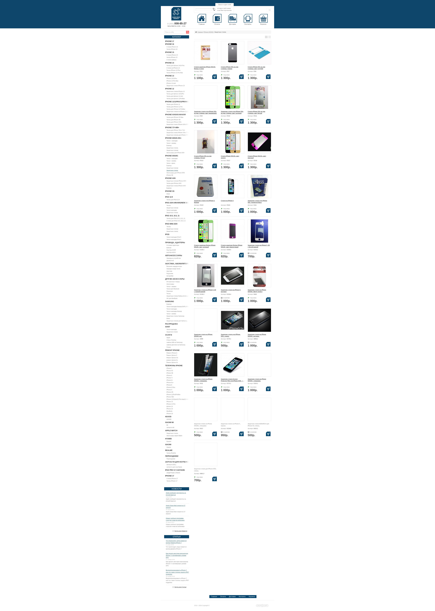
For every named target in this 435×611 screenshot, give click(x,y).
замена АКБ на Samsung (174, 342)
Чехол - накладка (172, 141)
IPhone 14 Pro (171, 404)
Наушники (170, 273)
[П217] (232, 142)
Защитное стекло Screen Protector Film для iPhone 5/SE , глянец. (232, 380)
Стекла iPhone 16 (172, 47)
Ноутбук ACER (171, 250)
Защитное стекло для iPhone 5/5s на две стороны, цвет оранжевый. (205, 112)
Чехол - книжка (171, 143)
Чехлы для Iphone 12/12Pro (175, 94)
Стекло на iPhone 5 (227, 201)
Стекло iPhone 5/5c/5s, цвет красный (257, 157)
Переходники (171, 459)
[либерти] (232, 320)
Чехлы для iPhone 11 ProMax (176, 109)
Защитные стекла (172, 148)
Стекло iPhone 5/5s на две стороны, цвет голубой (256, 68)
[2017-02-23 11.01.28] (205, 275)
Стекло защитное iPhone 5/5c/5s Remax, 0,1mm (204, 68)
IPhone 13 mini (171, 83)
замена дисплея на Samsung (176, 345)
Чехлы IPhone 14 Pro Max (175, 73)
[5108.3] (205, 231)
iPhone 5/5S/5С (209, 32)
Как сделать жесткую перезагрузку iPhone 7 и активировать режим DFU (177, 555)
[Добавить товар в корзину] (214, 76)
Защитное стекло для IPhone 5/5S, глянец (230, 335)
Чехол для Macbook (173, 289)
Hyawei (169, 441)
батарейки (170, 276)
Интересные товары (173, 282)
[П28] (259, 52)
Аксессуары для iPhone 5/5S (176, 173)
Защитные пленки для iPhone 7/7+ (178, 135)
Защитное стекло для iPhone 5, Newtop (204, 201)
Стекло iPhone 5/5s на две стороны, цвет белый (256, 112)
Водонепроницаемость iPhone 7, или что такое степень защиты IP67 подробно (177, 572)
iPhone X (169, 390)
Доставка (232, 596)
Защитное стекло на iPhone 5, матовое (231, 291)
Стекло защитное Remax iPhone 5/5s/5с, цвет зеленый (204, 246)
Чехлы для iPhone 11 (173, 104)
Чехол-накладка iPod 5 (174, 237)
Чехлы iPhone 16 (172, 49)
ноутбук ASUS (171, 252)
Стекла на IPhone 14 (173, 68)
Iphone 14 (170, 406)
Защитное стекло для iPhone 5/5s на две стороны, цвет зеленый (232, 112)
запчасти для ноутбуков (174, 467)
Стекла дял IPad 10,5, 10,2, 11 (176, 221)
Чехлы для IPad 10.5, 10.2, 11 (176, 218)
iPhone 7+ (170, 378)
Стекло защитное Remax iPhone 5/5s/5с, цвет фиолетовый (231, 246)
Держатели (170, 260)
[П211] (259, 97)
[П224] (232, 186)
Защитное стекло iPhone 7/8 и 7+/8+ (178, 132)
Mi (167, 425)
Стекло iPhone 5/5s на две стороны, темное (229, 68)
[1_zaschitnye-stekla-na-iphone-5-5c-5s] (205, 364)
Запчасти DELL (171, 464)
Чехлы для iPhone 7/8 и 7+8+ (176, 130)
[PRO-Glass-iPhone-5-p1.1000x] (232, 364)
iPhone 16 (170, 413)
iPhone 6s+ (170, 382)
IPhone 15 (170, 409)
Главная (200, 32)
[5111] (259, 186)
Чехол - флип (171, 163)
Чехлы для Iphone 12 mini (175, 96)
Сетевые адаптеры (173, 245)
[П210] (232, 97)
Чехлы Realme (171, 453)
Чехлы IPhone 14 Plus (173, 70)
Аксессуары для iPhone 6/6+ (176, 153)
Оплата (223, 596)
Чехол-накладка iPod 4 (174, 239)
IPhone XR (170, 392)
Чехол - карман (171, 286)
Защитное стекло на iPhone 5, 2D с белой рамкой (259, 246)
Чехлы (169, 205)
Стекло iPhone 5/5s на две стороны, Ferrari (202, 157)
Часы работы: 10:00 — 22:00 (176, 26)
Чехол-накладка (172, 210)
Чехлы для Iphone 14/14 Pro (175, 65)
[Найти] (187, 32)
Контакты (242, 596)
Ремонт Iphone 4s (172, 362)
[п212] (205, 142)
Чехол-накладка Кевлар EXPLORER (178, 306)
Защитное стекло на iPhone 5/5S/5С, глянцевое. (203, 380)
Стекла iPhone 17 (172, 478)
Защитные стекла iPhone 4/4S (176, 186)
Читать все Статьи (180, 587)
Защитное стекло (172, 332)
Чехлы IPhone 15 (172, 57)
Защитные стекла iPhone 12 (176, 91)
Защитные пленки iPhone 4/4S (176, 181)
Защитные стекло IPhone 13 (176, 85)
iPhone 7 (169, 368)
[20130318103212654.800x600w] (232, 275)
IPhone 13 (170, 401)
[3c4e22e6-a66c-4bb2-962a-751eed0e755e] (259, 275)
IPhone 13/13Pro (172, 78)
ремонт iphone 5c (172, 360)
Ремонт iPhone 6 (172, 353)
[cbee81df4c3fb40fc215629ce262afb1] (259, 320)
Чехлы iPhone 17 (172, 481)
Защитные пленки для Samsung (177, 321)
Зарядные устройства (174, 258)
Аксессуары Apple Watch (174, 435)
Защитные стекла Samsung (175, 316)
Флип (168, 194)
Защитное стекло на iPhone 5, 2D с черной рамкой (205, 291)
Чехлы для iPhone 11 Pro (174, 107)
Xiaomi (169, 447)
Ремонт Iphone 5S (172, 358)
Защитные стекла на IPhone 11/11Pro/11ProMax (182, 111)
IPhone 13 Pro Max (172, 81)
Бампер (169, 145)
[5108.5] (232, 231)
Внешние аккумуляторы (174, 266)
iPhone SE (170, 175)
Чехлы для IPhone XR (173, 119)
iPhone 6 (169, 375)
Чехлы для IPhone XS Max (175, 117)
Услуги (169, 347)
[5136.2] (259, 231)
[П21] (205, 52)
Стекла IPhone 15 (172, 55)
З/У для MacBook (172, 298)
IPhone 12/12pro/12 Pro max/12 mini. (178, 399)
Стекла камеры (171, 60)
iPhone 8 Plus (171, 387)
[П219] (205, 186)
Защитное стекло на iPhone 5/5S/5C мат (203, 335)
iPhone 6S (170, 370)
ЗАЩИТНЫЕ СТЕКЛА (173, 473)
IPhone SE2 (170, 397)
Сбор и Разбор (171, 340)
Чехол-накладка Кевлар (174, 311)
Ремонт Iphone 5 (172, 355)
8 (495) (176, 24)
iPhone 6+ (170, 380)
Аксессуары (170, 284)
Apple (168, 337)
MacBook (169, 411)
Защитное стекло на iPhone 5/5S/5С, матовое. (257, 335)
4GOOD (169, 419)
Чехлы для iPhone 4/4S (174, 183)
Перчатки (170, 291)
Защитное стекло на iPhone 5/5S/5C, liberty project (257, 291)
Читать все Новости (180, 531)
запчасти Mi (170, 427)
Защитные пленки (172, 150)
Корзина (263, 24)
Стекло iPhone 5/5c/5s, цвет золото (230, 157)
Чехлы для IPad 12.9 (173, 199)
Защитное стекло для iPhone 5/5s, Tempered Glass (257, 201)
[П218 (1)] (259, 142)
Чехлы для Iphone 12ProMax (176, 98)
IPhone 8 (169, 385)
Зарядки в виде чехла (173, 269)
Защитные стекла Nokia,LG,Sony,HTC (179, 296)
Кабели (169, 247)
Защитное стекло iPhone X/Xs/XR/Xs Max (180, 124)
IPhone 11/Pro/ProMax (173, 394)
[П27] (232, 52)
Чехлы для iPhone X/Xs (174, 122)
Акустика (169, 271)
